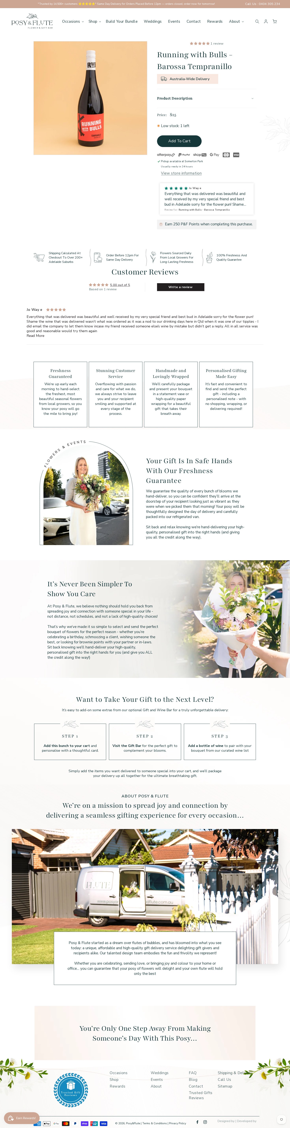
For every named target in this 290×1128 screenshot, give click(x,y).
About (156, 1086)
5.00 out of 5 (120, 285)
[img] (56, 310)
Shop (114, 1079)
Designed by (226, 1121)
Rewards (117, 1086)
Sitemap (225, 1086)
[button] (72, 21)
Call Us (224, 1079)
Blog (193, 1079)
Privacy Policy (177, 1123)
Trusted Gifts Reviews (200, 1095)
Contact (196, 1086)
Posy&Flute (133, 1123)
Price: (162, 114)
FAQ (193, 1073)
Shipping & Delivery (235, 1073)
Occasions (118, 1073)
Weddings (160, 1073)
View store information (181, 173)
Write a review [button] (180, 287)
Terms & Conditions (155, 1123)
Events (157, 1079)
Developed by (246, 1121)
